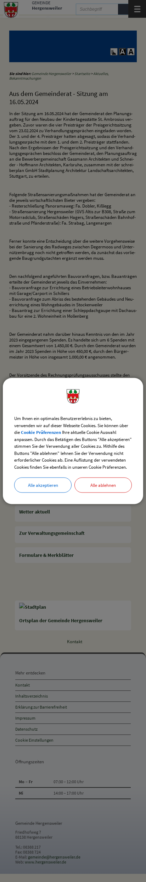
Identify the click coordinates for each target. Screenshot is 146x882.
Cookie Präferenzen (41, 432)
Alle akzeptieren (43, 485)
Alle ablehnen (103, 485)
